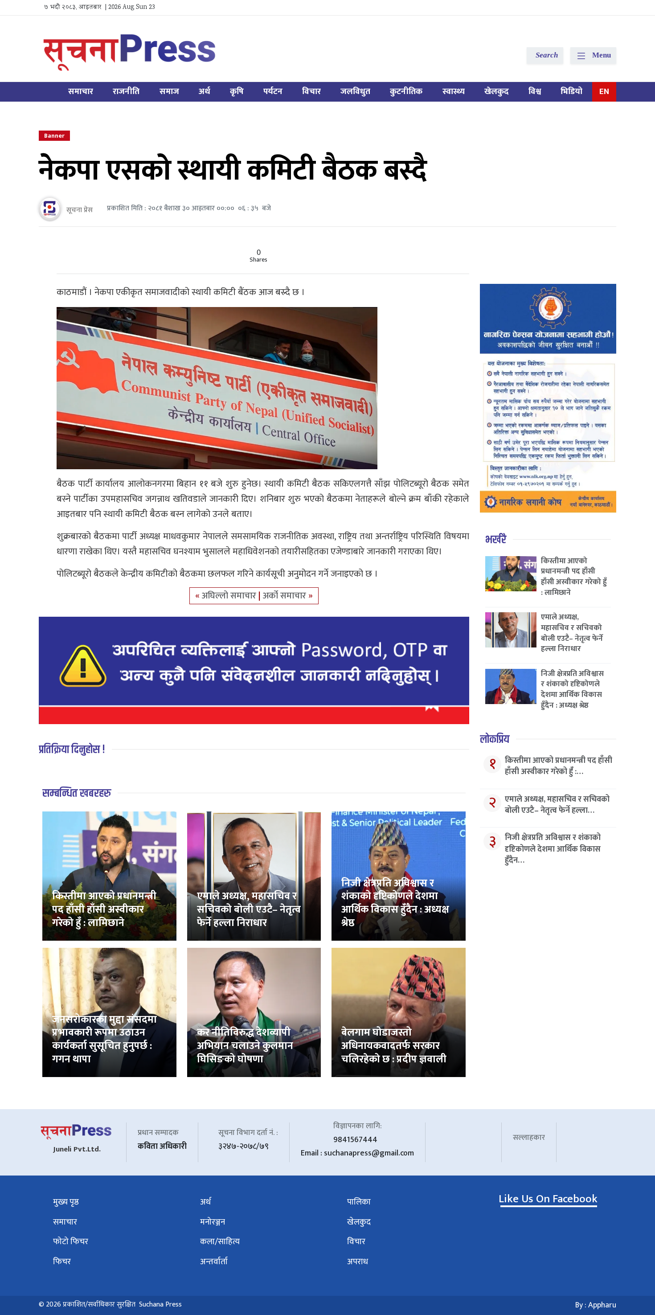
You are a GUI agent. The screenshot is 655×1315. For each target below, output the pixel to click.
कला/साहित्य (220, 1242)
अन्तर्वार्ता (214, 1262)
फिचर (62, 1262)
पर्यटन (272, 91)
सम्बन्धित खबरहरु (76, 793)
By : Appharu (595, 1305)
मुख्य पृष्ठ (66, 1202)
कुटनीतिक (406, 91)
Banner (54, 136)
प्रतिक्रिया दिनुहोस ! (72, 749)
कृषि (237, 91)
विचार (311, 91)
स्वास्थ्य (453, 91)
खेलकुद (496, 91)
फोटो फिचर (70, 1242)
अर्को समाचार (285, 595)
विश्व (534, 91)
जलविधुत (355, 91)
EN (604, 91)
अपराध (357, 1262)
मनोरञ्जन (212, 1222)
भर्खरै (495, 540)
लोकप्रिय (494, 739)
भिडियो (571, 91)
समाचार (80, 91)
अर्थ (204, 91)
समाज (169, 91)
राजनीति (126, 91)
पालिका (359, 1202)
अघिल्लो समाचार (230, 595)
